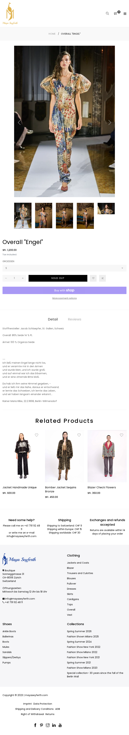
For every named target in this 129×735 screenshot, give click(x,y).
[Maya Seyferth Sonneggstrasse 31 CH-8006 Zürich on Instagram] (48, 725)
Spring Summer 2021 (79, 662)
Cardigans (73, 599)
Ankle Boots (9, 631)
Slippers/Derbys (12, 657)
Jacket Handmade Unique (20, 487)
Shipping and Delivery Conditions (34, 709)
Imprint (27, 703)
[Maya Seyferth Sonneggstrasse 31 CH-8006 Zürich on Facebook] (35, 725)
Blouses (71, 578)
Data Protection (42, 703)
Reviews (74, 319)
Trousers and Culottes (80, 573)
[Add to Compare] (102, 278)
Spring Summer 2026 (79, 631)
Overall (71, 609)
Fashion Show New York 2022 (83, 647)
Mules (6, 647)
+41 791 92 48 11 (14, 602)
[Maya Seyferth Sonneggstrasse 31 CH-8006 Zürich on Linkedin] (54, 725)
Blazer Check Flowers (102, 487)
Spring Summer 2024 (79, 641)
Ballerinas (8, 636)
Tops (70, 604)
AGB (57, 709)
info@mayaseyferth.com (21, 536)
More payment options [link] (64, 298)
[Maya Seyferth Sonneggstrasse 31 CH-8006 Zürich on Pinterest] (41, 725)
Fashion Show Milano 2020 (82, 667)
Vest (69, 615)
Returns (50, 714)
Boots (6, 641)
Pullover (71, 583)
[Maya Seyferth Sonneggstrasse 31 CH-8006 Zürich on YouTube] (60, 725)
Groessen (8, 261)
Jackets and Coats (78, 562)
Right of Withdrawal (32, 714)
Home (52, 33)
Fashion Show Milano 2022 (82, 652)
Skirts (70, 594)
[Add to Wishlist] (93, 278)
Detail (53, 319)
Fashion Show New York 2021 (83, 657)
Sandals (7, 652)
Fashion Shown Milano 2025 (83, 636)
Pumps (7, 662)
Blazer (70, 568)
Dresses (71, 588)
